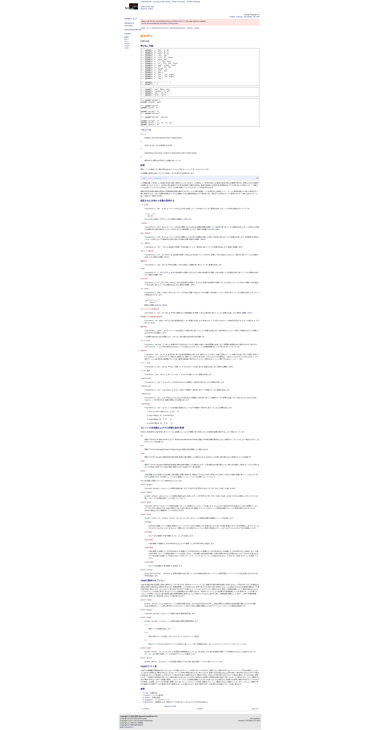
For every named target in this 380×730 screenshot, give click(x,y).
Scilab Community (178, 1)
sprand (147, 695)
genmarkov (148, 702)
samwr (126, 48)
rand (125, 41)
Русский (256, 17)
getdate (157, 178)
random (127, 33)
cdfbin (217, 229)
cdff (160, 275)
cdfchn (166, 257)
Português (248, 17)
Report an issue (170, 706)
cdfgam (164, 305)
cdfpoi (230, 367)
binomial (210, 229)
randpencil (148, 700)
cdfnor (249, 313)
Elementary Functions (129, 24)
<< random (145, 709)
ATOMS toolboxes (193, 1)
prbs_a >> (255, 709)
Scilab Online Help (147, 6)
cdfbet (186, 219)
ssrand (147, 697)
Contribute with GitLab (161, 1)
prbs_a (126, 39)
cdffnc (192, 285)
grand (126, 37)
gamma (158, 305)
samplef (127, 46)
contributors (128, 727)
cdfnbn (202, 239)
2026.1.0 (182, 21)
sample (126, 43)
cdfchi (240, 247)
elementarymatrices (132, 29)
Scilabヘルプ (130, 18)
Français (239, 17)
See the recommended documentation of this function (159, 23)
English (232, 17)
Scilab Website (146, 1)
